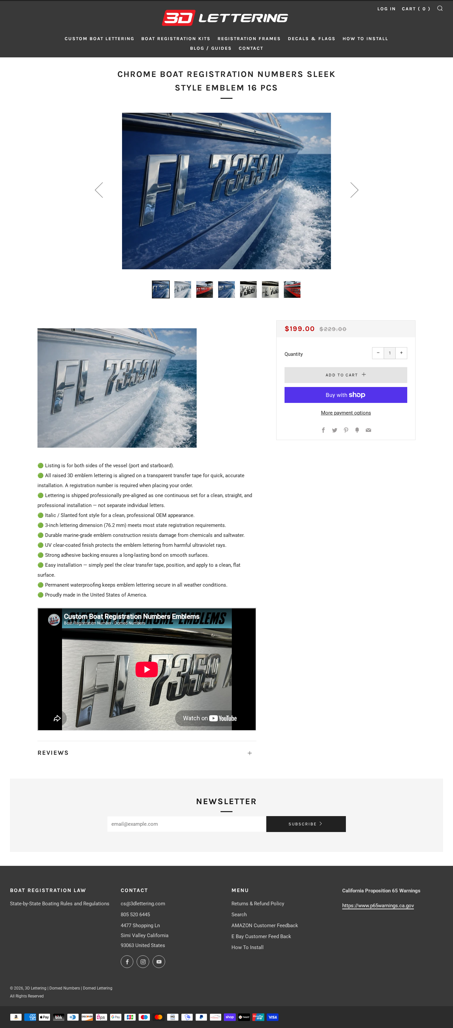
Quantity (294, 354)
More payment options (346, 413)
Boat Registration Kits (176, 38)
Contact (251, 48)
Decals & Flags (312, 38)
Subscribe (303, 823)
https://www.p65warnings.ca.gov (378, 906)
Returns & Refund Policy (257, 904)
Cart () (416, 9)
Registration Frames (249, 38)
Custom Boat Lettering (99, 38)
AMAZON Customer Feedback (264, 926)
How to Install (365, 38)
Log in (386, 9)
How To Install (247, 947)
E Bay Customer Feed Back (261, 936)
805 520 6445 (135, 915)
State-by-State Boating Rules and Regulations (59, 904)
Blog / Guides (211, 48)
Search (239, 915)
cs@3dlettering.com (143, 904)
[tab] (161, 289)
